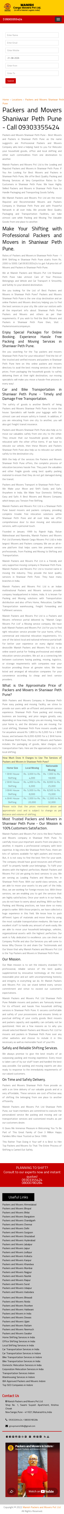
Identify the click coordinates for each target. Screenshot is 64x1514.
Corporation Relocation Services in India (22, 1369)
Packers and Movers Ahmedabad (19, 1204)
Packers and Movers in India (16, 1313)
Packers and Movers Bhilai (16, 1212)
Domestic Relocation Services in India (21, 1365)
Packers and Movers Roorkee (17, 1305)
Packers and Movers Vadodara (18, 1292)
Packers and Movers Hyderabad (18, 1240)
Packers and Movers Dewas (16, 1317)
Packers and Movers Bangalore (18, 1216)
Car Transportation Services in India (20, 1349)
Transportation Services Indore (18, 1373)
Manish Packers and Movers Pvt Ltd (42, 1507)
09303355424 (13, 19)
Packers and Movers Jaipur (16, 1248)
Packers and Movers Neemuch (18, 1329)
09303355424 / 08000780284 (23, 1419)
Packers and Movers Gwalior (17, 1333)
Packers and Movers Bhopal (16, 1208)
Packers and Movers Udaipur (17, 1288)
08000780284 (32, 1182)
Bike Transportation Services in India (21, 1361)
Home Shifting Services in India (18, 1337)
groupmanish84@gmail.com (22, 1426)
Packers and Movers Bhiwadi (17, 1297)
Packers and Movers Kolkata (17, 1256)
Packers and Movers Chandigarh (18, 1220)
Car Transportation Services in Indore (21, 1353)
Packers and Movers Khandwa (18, 1264)
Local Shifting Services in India (18, 1345)
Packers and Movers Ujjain (16, 1321)
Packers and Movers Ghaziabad (18, 1236)
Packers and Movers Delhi (15, 1228)
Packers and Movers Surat (16, 1284)
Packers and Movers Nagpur (17, 1272)
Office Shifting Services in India (18, 1341)
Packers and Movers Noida (16, 1301)
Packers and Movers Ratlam (17, 1325)
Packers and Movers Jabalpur (17, 1244)
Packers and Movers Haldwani (18, 1309)
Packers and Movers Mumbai (17, 1268)
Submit (10, 80)
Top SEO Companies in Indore (17, 1385)
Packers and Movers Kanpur (16, 1260)
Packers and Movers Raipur (16, 1280)
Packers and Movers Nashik (16, 1276)
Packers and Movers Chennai (17, 1224)
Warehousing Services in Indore (18, 1377)
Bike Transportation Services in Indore (22, 1357)
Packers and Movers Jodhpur (17, 1252)
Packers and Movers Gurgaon (17, 1232)
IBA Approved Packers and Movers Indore (24, 1381)
